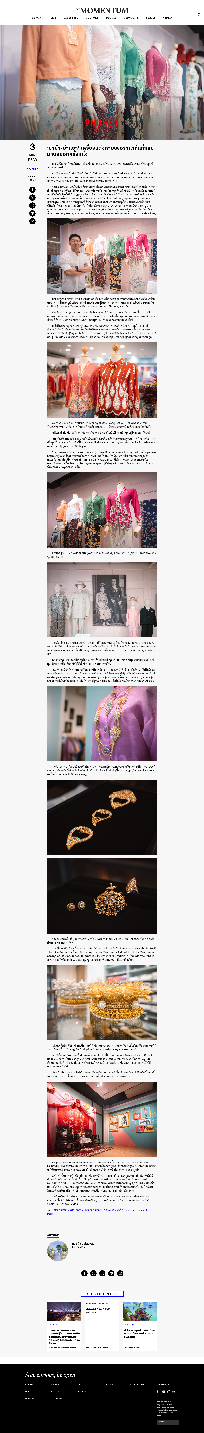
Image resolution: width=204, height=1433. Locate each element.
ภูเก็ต (120, 1210)
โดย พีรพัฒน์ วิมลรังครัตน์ (97, 1347)
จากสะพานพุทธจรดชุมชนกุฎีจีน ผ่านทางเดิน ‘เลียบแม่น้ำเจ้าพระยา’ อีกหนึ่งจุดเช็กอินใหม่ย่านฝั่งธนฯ (64, 1337)
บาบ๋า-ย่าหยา (61, 1210)
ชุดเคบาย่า (110, 1210)
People (111, 17)
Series (151, 17)
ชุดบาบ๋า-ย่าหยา (94, 1210)
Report (37, 17)
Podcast (83, 1391)
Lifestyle (71, 17)
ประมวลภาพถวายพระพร (98, 1310)
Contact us (137, 1384)
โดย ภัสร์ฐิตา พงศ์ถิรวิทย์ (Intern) (64, 1347)
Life (54, 17)
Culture (92, 17)
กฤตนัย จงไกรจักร (83, 1244)
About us (109, 1384)
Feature (32, 169)
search (199, 14)
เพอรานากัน (76, 1210)
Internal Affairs (97, 1303)
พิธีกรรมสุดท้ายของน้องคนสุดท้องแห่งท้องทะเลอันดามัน (139, 1334)
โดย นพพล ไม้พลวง (132, 1347)
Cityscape (130, 1210)
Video (167, 17)
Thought (131, 17)
